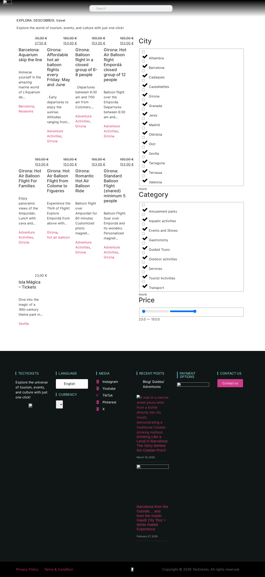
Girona (52, 141)
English (69, 384)
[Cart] (247, 8)
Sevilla (24, 323)
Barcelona (26, 106)
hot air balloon (58, 237)
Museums (26, 111)
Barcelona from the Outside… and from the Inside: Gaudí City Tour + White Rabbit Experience (152, 518)
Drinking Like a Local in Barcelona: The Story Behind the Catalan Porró (152, 443)
